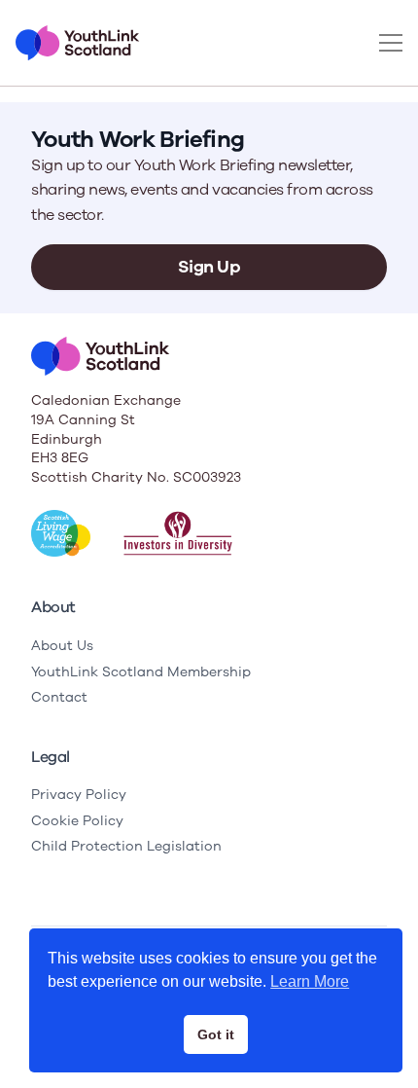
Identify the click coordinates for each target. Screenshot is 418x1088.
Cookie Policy (77, 821)
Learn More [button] (309, 981)
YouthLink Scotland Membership (141, 672)
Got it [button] (215, 1034)
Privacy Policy (78, 794)
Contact (59, 697)
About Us (62, 645)
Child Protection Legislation (126, 846)
